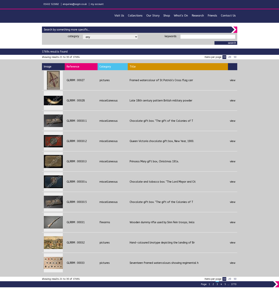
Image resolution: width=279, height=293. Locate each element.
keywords (171, 36)
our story (153, 15)
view (232, 80)
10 (224, 57)
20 (229, 57)
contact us (228, 15)
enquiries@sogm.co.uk (75, 4)
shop (166, 15)
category (73, 36)
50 (235, 57)
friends (212, 15)
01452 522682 (51, 4)
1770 (233, 284)
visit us (119, 15)
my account (97, 4)
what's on (181, 15)
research (198, 15)
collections (135, 15)
